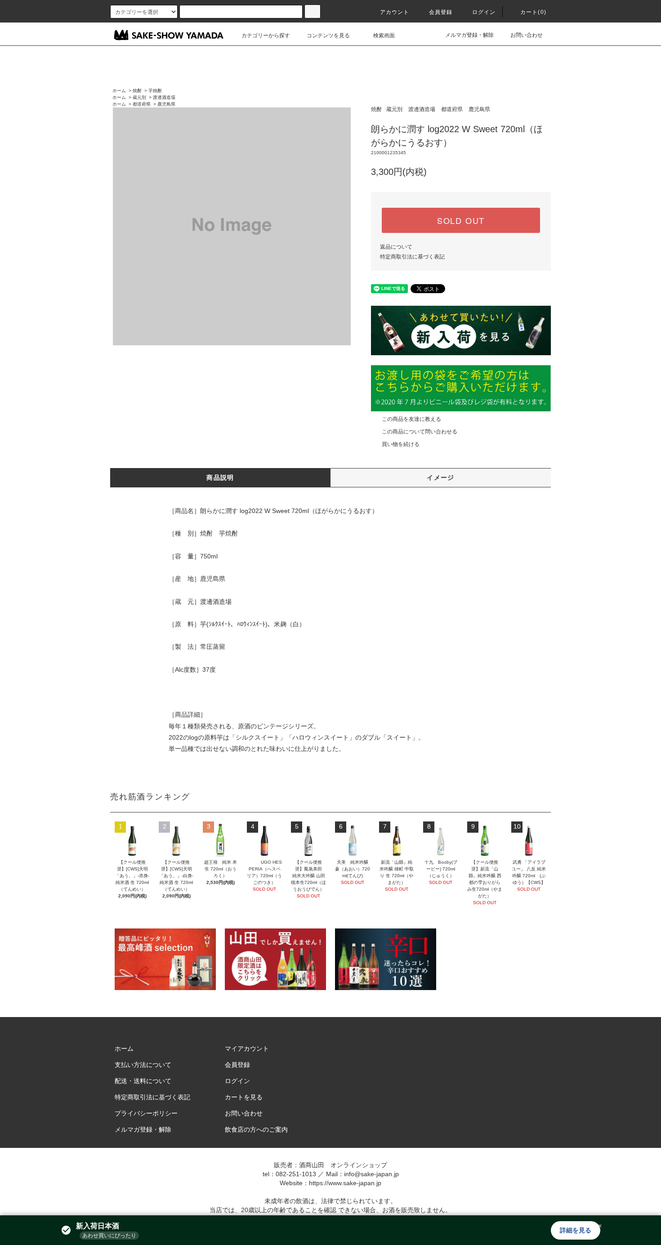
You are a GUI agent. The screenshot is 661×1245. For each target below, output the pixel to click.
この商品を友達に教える (411, 419)
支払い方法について (143, 1064)
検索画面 (384, 35)
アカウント (395, 12)
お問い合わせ (526, 35)
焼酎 (137, 90)
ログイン (484, 12)
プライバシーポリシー (146, 1113)
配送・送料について (143, 1080)
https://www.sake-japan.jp (345, 1183)
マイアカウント (247, 1048)
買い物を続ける (401, 444)
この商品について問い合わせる (419, 431)
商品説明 (220, 477)
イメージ (441, 477)
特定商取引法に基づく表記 (412, 257)
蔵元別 (139, 97)
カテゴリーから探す (265, 35)
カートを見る (244, 1097)
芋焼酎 (155, 90)
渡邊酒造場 (164, 97)
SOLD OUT (461, 220)
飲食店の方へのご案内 (256, 1129)
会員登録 (441, 12)
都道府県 (142, 104)
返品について (396, 247)
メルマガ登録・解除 (469, 35)
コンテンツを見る (328, 35)
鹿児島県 (166, 104)
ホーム (119, 90)
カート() (533, 12)
